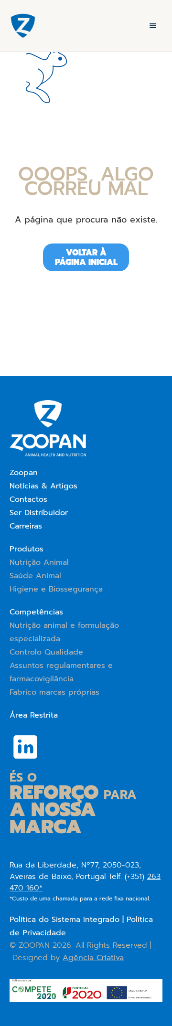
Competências (36, 612)
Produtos (26, 549)
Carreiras (26, 526)
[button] (153, 26)
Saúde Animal (35, 576)
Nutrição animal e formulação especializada (64, 632)
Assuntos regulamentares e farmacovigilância (61, 672)
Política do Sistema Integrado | (68, 919)
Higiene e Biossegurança (56, 589)
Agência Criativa (93, 957)
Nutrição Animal (39, 562)
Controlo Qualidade (46, 652)
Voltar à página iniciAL (86, 257)
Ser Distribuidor (39, 512)
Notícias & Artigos (43, 486)
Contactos (28, 499)
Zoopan (24, 472)
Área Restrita (34, 715)
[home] (20, 26)
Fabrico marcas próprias (54, 692)
